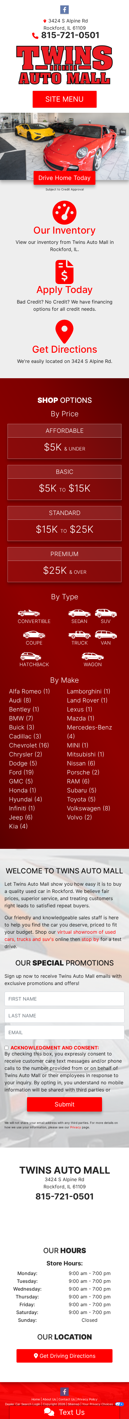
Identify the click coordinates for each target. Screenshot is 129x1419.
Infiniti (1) (22, 808)
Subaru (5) (82, 790)
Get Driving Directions (66, 1356)
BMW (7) (21, 718)
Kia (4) (18, 826)
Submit (64, 1104)
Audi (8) (20, 700)
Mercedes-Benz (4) (89, 732)
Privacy (75, 1127)
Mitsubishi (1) (85, 754)
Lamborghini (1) (88, 691)
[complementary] (111, 1401)
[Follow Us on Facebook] (64, 9)
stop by (90, 939)
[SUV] (106, 617)
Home (36, 1399)
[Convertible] (34, 617)
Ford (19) (21, 772)
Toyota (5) (81, 799)
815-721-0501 (70, 35)
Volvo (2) (79, 817)
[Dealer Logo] (64, 65)
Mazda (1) (80, 718)
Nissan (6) (81, 763)
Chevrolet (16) (29, 745)
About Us (49, 1399)
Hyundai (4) (25, 799)
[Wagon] (93, 660)
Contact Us (66, 1399)
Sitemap (74, 1404)
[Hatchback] (34, 660)
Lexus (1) (79, 709)
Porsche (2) (83, 772)
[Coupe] (34, 638)
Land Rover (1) (87, 700)
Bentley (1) (24, 709)
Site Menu (64, 99)
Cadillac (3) (25, 736)
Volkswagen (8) (88, 808)
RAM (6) (78, 781)
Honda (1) (22, 790)
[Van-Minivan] (106, 638)
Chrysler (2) (25, 754)
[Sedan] (79, 617)
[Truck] (79, 638)
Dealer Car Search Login (22, 1404)
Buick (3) (21, 727)
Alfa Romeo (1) (29, 691)
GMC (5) (21, 781)
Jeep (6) (21, 817)
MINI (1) (77, 745)
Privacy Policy (87, 1399)
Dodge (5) (23, 763)
